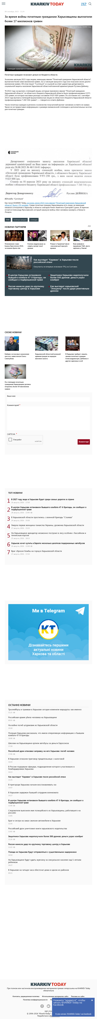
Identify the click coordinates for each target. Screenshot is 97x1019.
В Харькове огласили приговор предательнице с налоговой (36, 758)
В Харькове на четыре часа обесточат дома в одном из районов (38, 870)
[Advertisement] (48, 129)
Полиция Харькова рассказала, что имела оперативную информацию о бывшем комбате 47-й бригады (46, 734)
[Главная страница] (48, 984)
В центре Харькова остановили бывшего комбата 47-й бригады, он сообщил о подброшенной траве (27, 277)
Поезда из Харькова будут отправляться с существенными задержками (42, 852)
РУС (51, 1011)
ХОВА (8, 220)
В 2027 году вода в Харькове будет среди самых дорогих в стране (42, 499)
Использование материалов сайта (55, 996)
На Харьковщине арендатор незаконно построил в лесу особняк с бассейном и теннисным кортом (48, 534)
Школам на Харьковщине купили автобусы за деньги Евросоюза (38, 743)
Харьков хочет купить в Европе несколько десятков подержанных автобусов (48, 543)
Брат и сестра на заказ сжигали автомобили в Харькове (34, 820)
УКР (83, 3)
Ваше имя (11, 396)
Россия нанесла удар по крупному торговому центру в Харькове (26, 287)
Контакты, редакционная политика (26, 996)
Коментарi (84, 442)
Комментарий (13, 405)
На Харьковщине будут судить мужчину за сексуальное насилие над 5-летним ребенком (44, 860)
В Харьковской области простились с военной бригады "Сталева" (42, 517)
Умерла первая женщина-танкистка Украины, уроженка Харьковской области (47, 525)
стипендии (33, 220)
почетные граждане (19, 220)
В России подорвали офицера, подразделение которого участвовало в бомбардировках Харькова (41, 767)
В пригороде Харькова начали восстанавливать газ (32, 784)
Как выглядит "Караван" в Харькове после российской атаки (56, 260)
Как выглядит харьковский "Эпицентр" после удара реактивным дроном (69, 288)
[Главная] (47, 4)
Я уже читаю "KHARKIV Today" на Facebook (73, 1013)
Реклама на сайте (77, 996)
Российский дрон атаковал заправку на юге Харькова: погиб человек (41, 751)
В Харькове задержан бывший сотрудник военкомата (33, 792)
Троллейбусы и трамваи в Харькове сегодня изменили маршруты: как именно (45, 709)
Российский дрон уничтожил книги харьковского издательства (37, 828)
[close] (92, 1000)
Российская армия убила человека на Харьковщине (32, 717)
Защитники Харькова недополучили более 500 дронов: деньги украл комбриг (69, 277)
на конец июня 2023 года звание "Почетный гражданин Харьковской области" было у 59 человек (45, 204)
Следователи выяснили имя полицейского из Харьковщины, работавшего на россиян (44, 811)
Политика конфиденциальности (35, 1000)
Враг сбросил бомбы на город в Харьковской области (36, 551)
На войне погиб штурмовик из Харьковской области (32, 725)
